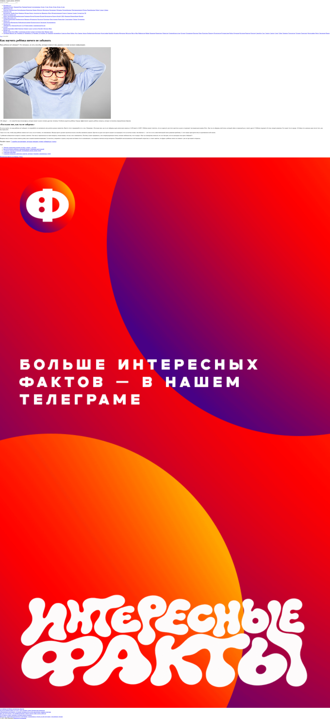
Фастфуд (40, 28)
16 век (42, 7)
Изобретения (91, 33)
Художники (81, 19)
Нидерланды (48, 16)
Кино (16, 13)
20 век (59, 7)
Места (133, 33)
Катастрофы (104, 33)
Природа (210, 33)
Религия (253, 33)
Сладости (35, 28)
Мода (49, 13)
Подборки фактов (10, 33)
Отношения (189, 33)
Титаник (298, 33)
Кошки (35, 10)
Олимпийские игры (174, 33)
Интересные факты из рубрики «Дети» (11, 156)
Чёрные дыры (49, 31)
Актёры (5, 19)
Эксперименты (51, 22)
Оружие (183, 33)
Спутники (38, 31)
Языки (328, 33)
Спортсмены (68, 19)
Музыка (26, 13)
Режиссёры (61, 19)
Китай (59, 16)
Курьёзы (116, 33)
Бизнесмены (12, 19)
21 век (63, 7)
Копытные (29, 10)
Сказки (75, 13)
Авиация (50, 33)
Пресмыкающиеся (77, 10)
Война (72, 33)
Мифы (147, 33)
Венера (5, 31)
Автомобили (57, 33)
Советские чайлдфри (9, 152)
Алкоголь (64, 33)
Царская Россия (16, 25)
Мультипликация (57, 13)
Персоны (195, 33)
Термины (285, 33)
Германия (27, 16)
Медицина (122, 33)
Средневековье (36, 7)
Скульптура (80, 13)
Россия (6, 24)
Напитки (20, 28)
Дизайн (12, 13)
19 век (55, 7)
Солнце (32, 31)
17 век (46, 7)
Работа (231, 33)
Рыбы (97, 10)
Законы (80, 33)
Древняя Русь (7, 25)
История (7, 5)
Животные (7, 8)
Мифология (141, 33)
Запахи (85, 33)
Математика (14, 22)
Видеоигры (6, 13)
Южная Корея (74, 16)
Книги (31, 13)
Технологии (291, 33)
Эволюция (43, 22)
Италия (42, 16)
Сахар (30, 28)
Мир (136, 33)
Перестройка (29, 25)
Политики (46, 19)
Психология (217, 33)
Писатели (40, 19)
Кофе (16, 28)
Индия (32, 16)
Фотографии (311, 33)
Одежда (64, 13)
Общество (165, 33)
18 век (51, 7)
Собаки (106, 10)
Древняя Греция (26, 7)
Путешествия (225, 33)
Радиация (236, 33)
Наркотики (159, 33)
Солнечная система (24, 31)
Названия (152, 33)
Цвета (317, 33)
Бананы (5, 28)
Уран (42, 31)
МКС (16, 31)
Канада (54, 16)
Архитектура (37, 13)
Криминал (29, 33)
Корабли (111, 33)
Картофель (11, 28)
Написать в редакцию (19, 718)
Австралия (10, 16)
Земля (9, 31)
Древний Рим (18, 7)
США (62, 16)
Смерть (267, 33)
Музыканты (33, 19)
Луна (13, 31)
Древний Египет (8, 7)
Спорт (276, 33)
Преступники (54, 19)
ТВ (85, 13)
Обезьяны (59, 10)
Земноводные (13, 10)
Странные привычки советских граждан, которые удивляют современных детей (27, 153)
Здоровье (20, 33)
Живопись (45, 13)
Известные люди (9, 18)
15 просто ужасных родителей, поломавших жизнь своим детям (22, 150)
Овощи (26, 28)
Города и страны (9, 14)
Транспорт (304, 33)
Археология (6, 22)
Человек (37, 33)
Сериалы (69, 13)
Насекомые (52, 10)
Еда (5, 27)
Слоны (101, 10)
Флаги (5, 16)
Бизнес (44, 33)
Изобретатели (20, 19)
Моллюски (46, 10)
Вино (68, 33)
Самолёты (259, 33)
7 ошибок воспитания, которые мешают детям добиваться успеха (33, 141)
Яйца (50, 28)
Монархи (27, 19)
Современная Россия (39, 25)
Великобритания (19, 16)
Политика (205, 33)
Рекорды (247, 33)
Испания (37, 16)
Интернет (98, 33)
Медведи (39, 10)
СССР (23, 25)
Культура (7, 11)
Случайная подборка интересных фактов (12, 709)
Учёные (75, 19)
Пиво (200, 33)
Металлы (128, 33)
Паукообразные (66, 10)
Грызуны (6, 10)
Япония (81, 16)
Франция (67, 16)
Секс (263, 33)
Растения (242, 33)
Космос (6, 30)
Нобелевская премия (24, 22)
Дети (76, 33)
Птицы (85, 10)
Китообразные (21, 10)
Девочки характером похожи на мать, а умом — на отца (19, 147)
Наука (6, 21)
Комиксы (21, 13)
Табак (280, 33)
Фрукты (46, 28)
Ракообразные (91, 10)
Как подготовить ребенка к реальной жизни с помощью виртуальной (23, 149)
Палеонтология (35, 22)
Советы (272, 33)
